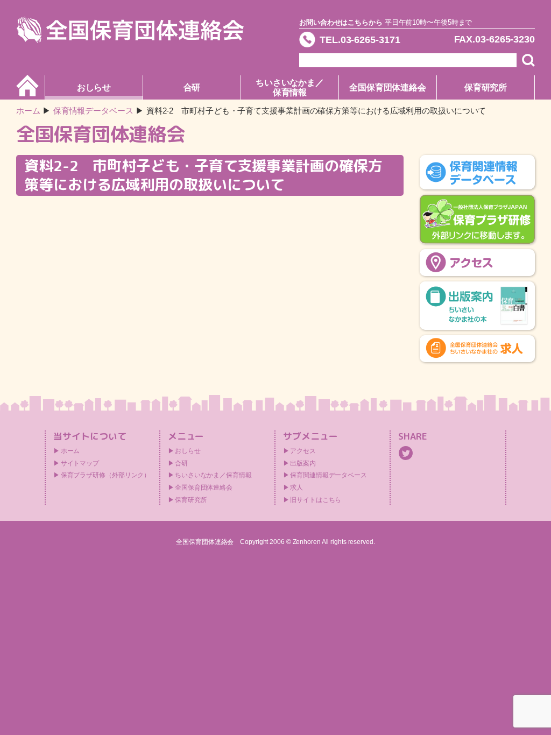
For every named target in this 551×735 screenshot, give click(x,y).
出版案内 (303, 463)
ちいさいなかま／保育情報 (290, 87)
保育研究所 (485, 87)
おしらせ (94, 87)
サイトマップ (80, 463)
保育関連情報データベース (328, 475)
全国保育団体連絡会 (387, 87)
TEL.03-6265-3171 (360, 39)
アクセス (303, 451)
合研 (192, 87)
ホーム (28, 111)
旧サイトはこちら (315, 500)
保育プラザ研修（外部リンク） (106, 475)
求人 (296, 487)
